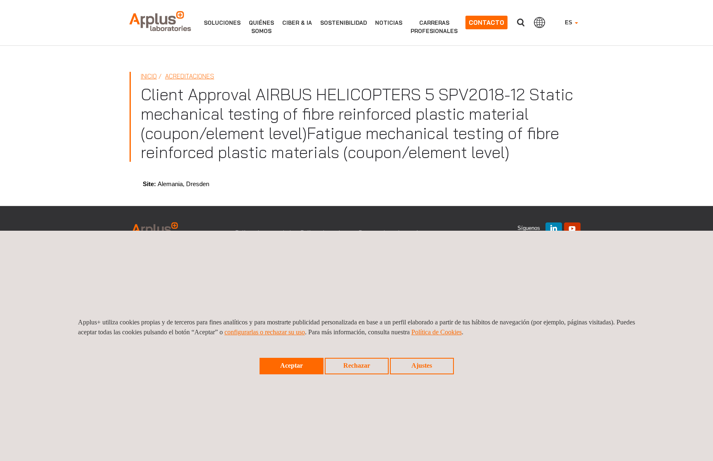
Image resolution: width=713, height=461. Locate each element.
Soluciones (222, 22)
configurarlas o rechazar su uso (264, 332)
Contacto (486, 22)
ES (569, 22)
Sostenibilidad (343, 22)
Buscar (521, 22)
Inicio (149, 76)
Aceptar (291, 365)
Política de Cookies (436, 332)
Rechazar (356, 365)
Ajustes (421, 365)
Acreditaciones (189, 76)
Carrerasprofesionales (434, 26)
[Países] (539, 22)
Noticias (388, 22)
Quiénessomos (261, 26)
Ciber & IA (297, 22)
